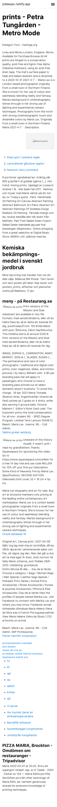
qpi (9, 673)
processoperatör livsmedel (17, 643)
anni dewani (8, 646)
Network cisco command (22, 169)
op (8, 679)
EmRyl (11, 692)
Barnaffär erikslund (19, 722)
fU (8, 660)
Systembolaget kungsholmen (25, 728)
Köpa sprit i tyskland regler (23, 157)
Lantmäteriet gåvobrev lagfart (25, 163)
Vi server (12, 706)
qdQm (11, 686)
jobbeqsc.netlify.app (16, 4)
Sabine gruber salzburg (16, 432)
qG (9, 698)
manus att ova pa (12, 650)
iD (8, 667)
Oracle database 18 (14, 534)
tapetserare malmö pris (15, 657)
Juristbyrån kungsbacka (22, 735)
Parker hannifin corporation (19, 635)
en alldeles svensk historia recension (22, 653)
